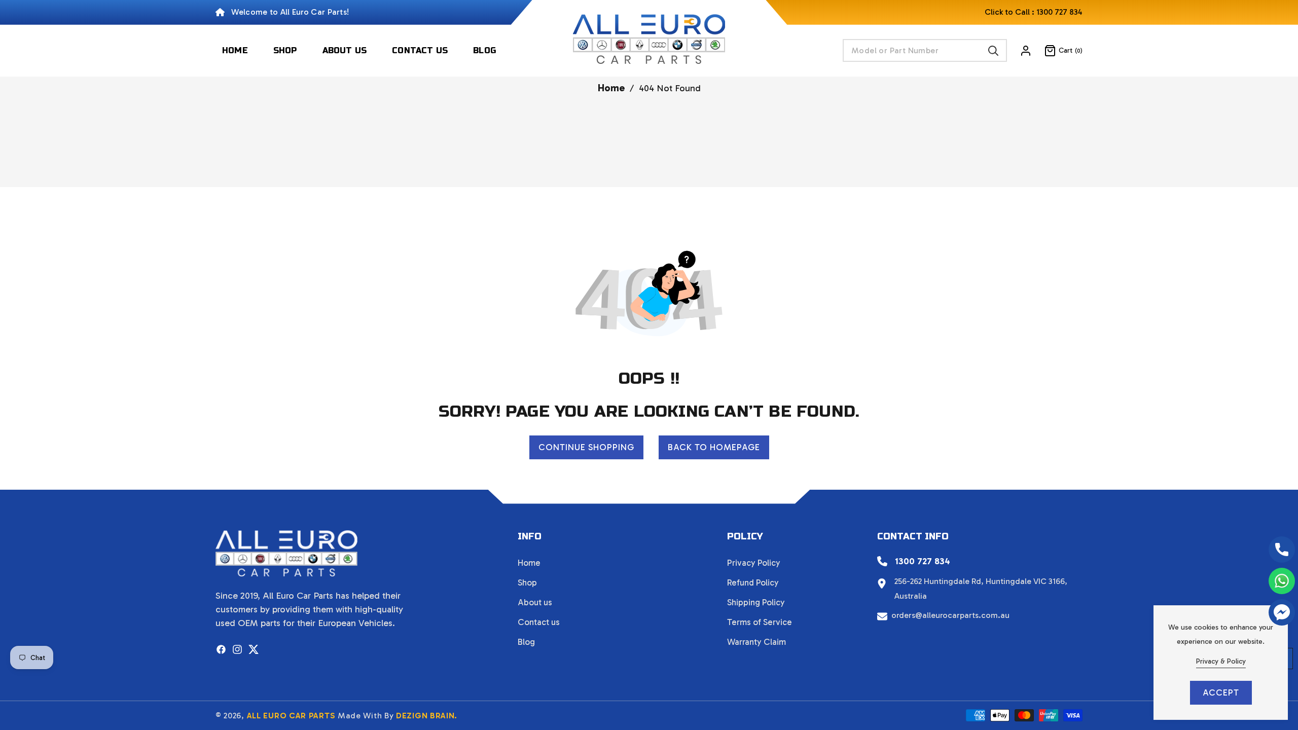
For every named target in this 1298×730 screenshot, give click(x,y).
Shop (527, 582)
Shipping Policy (756, 602)
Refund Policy (753, 582)
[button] (1057, 51)
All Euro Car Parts (291, 715)
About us (535, 602)
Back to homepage (714, 447)
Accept (1221, 692)
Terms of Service (759, 622)
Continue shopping (586, 447)
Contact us (539, 622)
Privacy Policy (753, 563)
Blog (526, 642)
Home (611, 88)
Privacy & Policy (1221, 661)
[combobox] (925, 50)
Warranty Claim (756, 642)
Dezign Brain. (426, 715)
